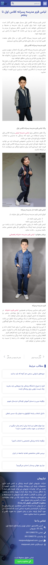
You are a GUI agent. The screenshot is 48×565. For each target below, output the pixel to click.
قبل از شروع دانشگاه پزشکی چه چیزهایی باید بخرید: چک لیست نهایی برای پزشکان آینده (25, 387)
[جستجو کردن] (13, 4)
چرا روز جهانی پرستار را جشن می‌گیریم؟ (30, 465)
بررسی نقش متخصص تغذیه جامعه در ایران (28, 453)
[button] (45, 3)
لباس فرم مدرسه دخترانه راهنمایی (21, 234)
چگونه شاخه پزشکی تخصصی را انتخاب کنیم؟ (28, 440)
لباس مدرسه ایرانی (22, 132)
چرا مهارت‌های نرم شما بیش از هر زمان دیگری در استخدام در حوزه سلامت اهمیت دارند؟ (27, 427)
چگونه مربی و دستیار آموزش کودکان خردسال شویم (26, 401)
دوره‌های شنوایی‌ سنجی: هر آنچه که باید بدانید (28, 373)
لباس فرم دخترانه (11, 310)
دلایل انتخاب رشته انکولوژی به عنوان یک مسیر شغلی (25, 413)
